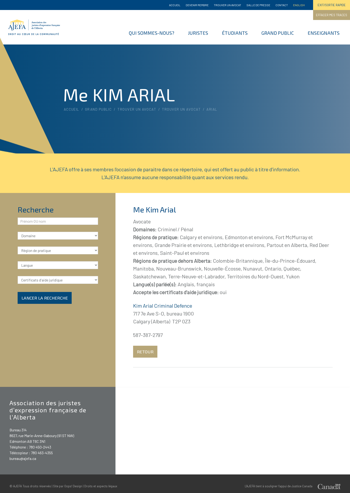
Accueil (174, 5)
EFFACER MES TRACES (331, 15)
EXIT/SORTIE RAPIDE (332, 5)
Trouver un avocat (227, 5)
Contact (281, 5)
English (299, 5)
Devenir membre (197, 5)
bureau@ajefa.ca (23, 458)
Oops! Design (73, 486)
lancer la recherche (44, 298)
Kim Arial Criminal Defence (162, 305)
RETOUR (145, 351)
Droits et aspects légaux (100, 486)
